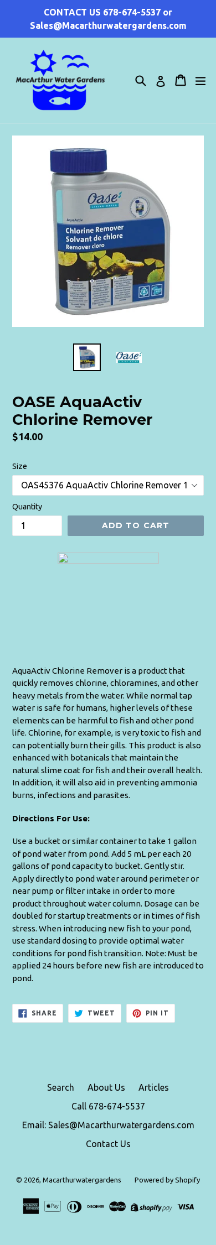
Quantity (27, 506)
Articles (153, 1087)
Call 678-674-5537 (108, 1106)
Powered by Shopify (167, 1180)
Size (19, 466)
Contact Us (108, 1144)
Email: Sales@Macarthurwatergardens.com (108, 1125)
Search (60, 1087)
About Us (106, 1087)
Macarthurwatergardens (82, 1180)
